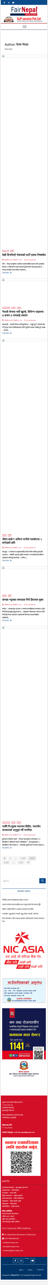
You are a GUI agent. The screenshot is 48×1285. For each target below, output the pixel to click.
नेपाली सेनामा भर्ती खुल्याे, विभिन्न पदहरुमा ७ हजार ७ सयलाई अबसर (23, 313)
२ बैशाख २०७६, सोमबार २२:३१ (13, 548)
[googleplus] (27, 1258)
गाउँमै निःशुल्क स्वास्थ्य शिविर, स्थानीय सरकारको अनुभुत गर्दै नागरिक (21, 828)
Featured (6, 307)
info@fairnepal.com (10, 1242)
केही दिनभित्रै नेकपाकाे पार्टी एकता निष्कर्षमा (24, 255)
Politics (5, 250)
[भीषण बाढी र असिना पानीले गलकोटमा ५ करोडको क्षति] (24, 435)
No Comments (31, 260)
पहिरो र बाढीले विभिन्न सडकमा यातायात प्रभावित (18, 909)
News (13, 307)
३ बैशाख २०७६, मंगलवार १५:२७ (13, 260)
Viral (19, 307)
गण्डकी (12, 250)
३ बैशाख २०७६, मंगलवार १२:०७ (13, 320)
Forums (30, 1270)
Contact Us (40, 1269)
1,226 (6, 862)
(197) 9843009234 (11, 1238)
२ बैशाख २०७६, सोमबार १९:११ (13, 835)
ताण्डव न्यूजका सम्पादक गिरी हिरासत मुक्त (22, 599)
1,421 (20, 862)
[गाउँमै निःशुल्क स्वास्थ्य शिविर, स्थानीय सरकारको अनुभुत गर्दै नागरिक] (24, 722)
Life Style (6, 822)
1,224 (22, 858)
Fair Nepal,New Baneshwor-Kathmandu (20, 1234)
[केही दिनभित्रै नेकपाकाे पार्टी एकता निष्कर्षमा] (24, 151)
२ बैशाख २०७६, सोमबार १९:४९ (13, 605)
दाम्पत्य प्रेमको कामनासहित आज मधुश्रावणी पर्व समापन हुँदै (21, 904)
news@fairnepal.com (11, 1246)
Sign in (21, 1270)
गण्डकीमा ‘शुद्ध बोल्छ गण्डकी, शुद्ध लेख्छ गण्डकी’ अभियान (20, 913)
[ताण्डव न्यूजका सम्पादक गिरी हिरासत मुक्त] (24, 579)
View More (8, 272)
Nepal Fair (15, 1275)
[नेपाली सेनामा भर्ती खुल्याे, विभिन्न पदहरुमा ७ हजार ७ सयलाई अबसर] (24, 291)
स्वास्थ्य (19, 822)
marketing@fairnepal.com (13, 1250)
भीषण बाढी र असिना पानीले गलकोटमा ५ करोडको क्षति (22, 541)
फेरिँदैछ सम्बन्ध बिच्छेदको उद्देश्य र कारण (15, 900)
